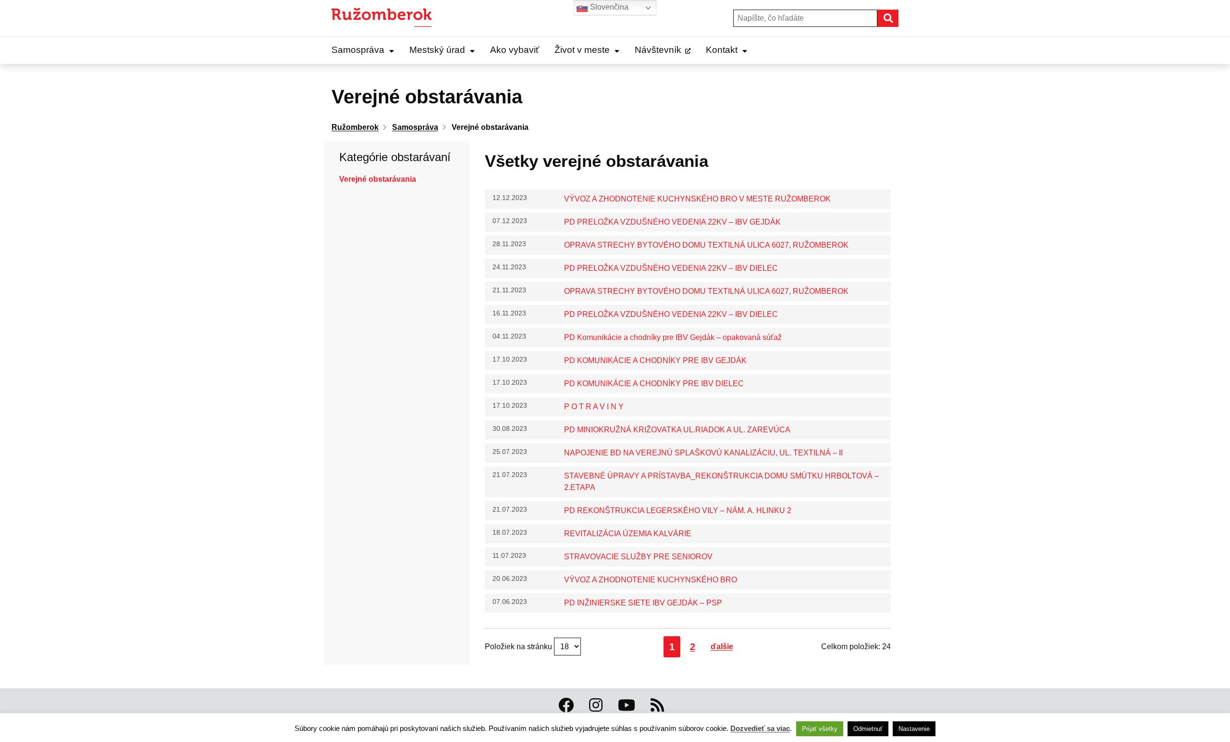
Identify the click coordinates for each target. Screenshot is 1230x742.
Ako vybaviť (514, 50)
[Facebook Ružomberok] (566, 705)
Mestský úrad (437, 50)
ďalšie (722, 646)
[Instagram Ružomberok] (596, 705)
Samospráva (358, 50)
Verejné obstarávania (377, 179)
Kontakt (722, 50)
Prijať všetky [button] (819, 728)
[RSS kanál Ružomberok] (657, 705)
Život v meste (582, 50)
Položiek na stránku (519, 646)
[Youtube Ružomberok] (626, 705)
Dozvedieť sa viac (760, 728)
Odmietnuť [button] (868, 728)
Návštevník (658, 50)
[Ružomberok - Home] (385, 18)
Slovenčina (608, 7)
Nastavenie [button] (914, 728)
